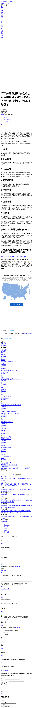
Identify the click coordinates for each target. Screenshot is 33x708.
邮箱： (3, 680)
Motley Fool (7, 338)
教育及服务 (4, 349)
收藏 (9, 114)
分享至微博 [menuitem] (7, 121)
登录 (13, 474)
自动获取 (18, 627)
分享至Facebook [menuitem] (8, 118)
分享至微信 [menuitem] (7, 119)
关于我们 (6, 525)
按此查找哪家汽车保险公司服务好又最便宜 (13, 256)
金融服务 (3, 351)
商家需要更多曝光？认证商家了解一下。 (13, 468)
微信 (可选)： (5, 684)
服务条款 (6, 532)
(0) (3, 114)
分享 (13, 114)
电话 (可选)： (5, 682)
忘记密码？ (16, 566)
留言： (3, 691)
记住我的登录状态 (7, 566)
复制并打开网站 (5, 706)
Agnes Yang (10, 330)
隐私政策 (6, 530)
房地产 (3, 354)
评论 (2, 114)
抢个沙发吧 (4, 521)
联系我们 (6, 526)
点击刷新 (16, 584)
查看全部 (27, 468)
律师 (2, 353)
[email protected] (27, 333)
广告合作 (6, 528)
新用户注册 (4, 570)
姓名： (3, 678)
